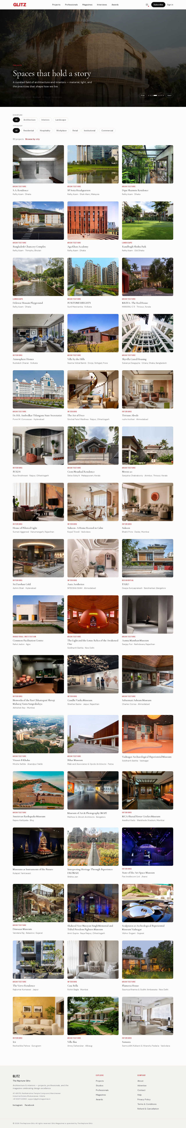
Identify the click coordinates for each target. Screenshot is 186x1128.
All (16, 119)
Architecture (29, 119)
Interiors (45, 119)
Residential (29, 130)
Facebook (29, 1105)
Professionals (71, 4)
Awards (115, 4)
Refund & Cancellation (148, 1108)
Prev (143, 95)
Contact (141, 1090)
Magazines (87, 4)
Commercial (107, 130)
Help (139, 1094)
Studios (99, 1085)
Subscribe (158, 4)
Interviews (102, 4)
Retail (75, 130)
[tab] (148, 95)
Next (169, 95)
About (140, 1081)
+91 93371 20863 (20, 1099)
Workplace (61, 130)
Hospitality (45, 130)
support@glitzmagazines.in (39, 1099)
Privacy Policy (144, 1099)
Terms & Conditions (147, 1104)
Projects (56, 4)
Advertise (141, 1085)
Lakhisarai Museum (41, 94)
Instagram (18, 1105)
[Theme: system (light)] (147, 4)
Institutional (89, 130)
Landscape (61, 119)
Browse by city (32, 139)
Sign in (170, 4)
